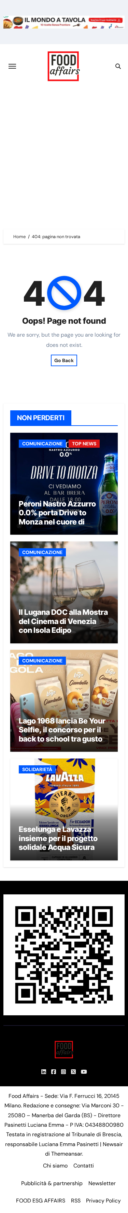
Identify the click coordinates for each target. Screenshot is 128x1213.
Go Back (64, 360)
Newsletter (102, 1183)
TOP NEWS (84, 444)
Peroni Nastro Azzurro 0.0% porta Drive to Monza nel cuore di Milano (57, 517)
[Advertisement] (64, 155)
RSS (76, 1200)
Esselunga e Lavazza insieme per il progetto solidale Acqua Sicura (58, 838)
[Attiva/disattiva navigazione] (12, 66)
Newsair (113, 1144)
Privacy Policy (103, 1200)
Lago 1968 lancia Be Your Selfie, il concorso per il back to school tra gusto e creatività (63, 734)
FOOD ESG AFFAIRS (40, 1200)
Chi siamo (55, 1165)
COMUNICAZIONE (42, 444)
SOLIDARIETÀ (37, 769)
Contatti (83, 1165)
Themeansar (66, 1153)
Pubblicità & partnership (52, 1183)
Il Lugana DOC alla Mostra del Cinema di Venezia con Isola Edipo (63, 621)
